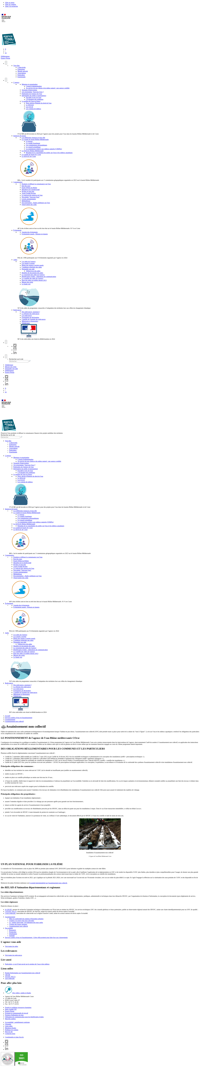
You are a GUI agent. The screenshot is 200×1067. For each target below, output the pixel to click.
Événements (17, 230)
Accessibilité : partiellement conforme (17, 1022)
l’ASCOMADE (10, 913)
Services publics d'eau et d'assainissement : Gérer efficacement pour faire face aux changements (36, 937)
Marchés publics (10, 1019)
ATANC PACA (10, 977)
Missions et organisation (30, 84)
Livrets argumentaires (29, 199)
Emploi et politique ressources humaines (18, 1007)
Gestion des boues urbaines (18, 924)
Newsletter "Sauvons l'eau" (31, 197)
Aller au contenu (10, 4)
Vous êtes (16, 65)
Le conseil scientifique (33, 147)
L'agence (16, 82)
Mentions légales (10, 1028)
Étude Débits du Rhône (29, 188)
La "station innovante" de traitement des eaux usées (26, 922)
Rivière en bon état (28, 191)
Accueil (7, 716)
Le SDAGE (30, 105)
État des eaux (26, 186)
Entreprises (21, 69)
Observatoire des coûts (29, 204)
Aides (15, 260)
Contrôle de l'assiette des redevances (34, 319)
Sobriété (12, 936)
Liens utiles (8, 1026)
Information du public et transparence (34, 95)
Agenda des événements (30, 232)
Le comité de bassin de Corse (31, 154)
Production (12, 932)
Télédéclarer (26, 323)
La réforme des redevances (30, 314)
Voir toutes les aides (11, 946)
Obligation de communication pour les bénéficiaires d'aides (24, 1017)
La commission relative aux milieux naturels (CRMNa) (44, 149)
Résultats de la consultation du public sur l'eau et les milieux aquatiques (49, 153)
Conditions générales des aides (32, 267)
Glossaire (8, 1024)
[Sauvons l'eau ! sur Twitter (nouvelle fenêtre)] (14, 346)
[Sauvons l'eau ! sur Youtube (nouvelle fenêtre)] (14, 350)
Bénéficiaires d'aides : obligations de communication (39, 276)
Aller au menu (9, 2)
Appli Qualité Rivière (29, 193)
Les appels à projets (28, 263)
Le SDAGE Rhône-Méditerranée (33, 151)
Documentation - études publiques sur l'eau (36, 203)
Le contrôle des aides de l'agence (32, 278)
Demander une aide (28, 269)
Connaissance (17, 182)
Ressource (12, 930)
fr (5, 49)
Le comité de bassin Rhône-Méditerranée (35, 139)
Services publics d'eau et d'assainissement (18, 718)
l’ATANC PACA (10, 911)
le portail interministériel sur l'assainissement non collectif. (48, 883)
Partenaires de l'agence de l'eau (32, 94)
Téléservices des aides (33, 271)
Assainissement (10, 719)
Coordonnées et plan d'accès (14, 1037)
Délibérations (5, 56)
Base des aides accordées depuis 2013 (34, 280)
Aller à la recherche (11, 6)
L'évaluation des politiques (34, 99)
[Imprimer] (3, 729)
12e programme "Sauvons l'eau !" (33, 92)
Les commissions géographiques (36, 145)
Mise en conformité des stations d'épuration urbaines (26, 919)
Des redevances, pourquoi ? (31, 312)
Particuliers (21, 75)
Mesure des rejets (27, 282)
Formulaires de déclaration (30, 317)
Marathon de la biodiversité (31, 189)
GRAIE (7, 975)
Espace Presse (5, 58)
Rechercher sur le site (16, 359)
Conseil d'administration (34, 86)
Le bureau (29, 141)
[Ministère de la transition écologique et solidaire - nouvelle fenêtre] (6, 23)
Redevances (17, 310)
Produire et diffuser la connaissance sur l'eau (36, 184)
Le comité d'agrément (33, 143)
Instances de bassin (19, 136)
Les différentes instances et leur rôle (33, 138)
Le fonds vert (26, 284)
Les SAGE (29, 107)
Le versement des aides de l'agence (33, 275)
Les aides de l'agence (29, 261)
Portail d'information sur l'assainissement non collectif (22, 973)
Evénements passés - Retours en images (35, 234)
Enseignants (21, 77)
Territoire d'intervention (29, 90)
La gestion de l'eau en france (31, 101)
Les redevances (27, 315)
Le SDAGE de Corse (29, 156)
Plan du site (9, 1032)
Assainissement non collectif (14, 721)
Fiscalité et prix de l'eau (33, 97)
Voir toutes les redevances (13, 955)
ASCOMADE (10, 978)
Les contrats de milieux (33, 109)
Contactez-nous (10, 1033)
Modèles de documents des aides (32, 273)
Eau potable (9, 928)
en (6, 53)
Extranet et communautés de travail (16, 1013)
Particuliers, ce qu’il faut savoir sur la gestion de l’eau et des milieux (27, 964)
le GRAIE (8, 909)
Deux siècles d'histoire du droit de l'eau (38, 103)
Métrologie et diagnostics (30, 321)
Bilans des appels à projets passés (33, 265)
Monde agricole (23, 71)
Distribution (13, 934)
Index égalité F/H (10, 1009)
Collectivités (22, 67)
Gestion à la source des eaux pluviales (21, 920)
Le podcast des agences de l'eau (32, 195)
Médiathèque (26, 201)
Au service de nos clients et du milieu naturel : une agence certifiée (47, 88)
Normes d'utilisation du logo (14, 1015)
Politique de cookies (11, 1030)
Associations (22, 73)
